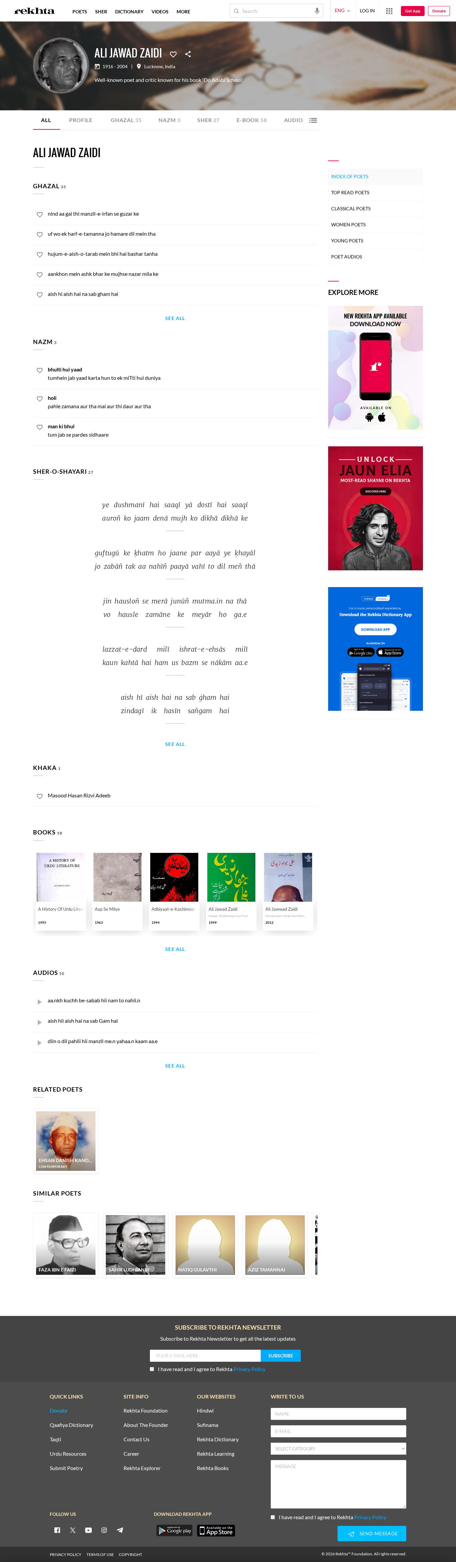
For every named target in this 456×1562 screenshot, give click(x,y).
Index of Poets (349, 176)
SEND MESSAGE (379, 1533)
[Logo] (34, 11)
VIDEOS (160, 11)
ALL (46, 120)
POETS (79, 11)
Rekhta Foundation (146, 1411)
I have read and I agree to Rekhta (211, 1369)
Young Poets (347, 240)
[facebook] (57, 1530)
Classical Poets (351, 208)
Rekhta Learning (215, 1454)
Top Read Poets (350, 192)
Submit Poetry (66, 1468)
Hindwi (205, 1411)
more (183, 11)
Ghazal (126, 120)
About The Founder (146, 1425)
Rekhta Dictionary (218, 1439)
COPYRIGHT (130, 1554)
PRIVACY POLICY (65, 1554)
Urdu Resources (68, 1454)
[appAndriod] (174, 1531)
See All (175, 318)
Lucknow (153, 66)
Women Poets (348, 224)
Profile (80, 120)
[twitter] (72, 1530)
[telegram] (120, 1530)
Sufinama (207, 1425)
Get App (412, 10)
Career (131, 1454)
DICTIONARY (129, 11)
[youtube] (88, 1530)
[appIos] (216, 1531)
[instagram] (104, 1530)
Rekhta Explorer (142, 1468)
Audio (297, 120)
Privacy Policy (249, 1369)
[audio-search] (317, 10)
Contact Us (137, 1439)
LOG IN (367, 10)
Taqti (55, 1439)
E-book (252, 120)
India (170, 66)
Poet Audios (346, 256)
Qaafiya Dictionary (71, 1425)
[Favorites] (173, 54)
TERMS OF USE (100, 1554)
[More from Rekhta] (389, 11)
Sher (208, 120)
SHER (101, 11)
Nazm (169, 120)
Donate (439, 10)
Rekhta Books (213, 1468)
